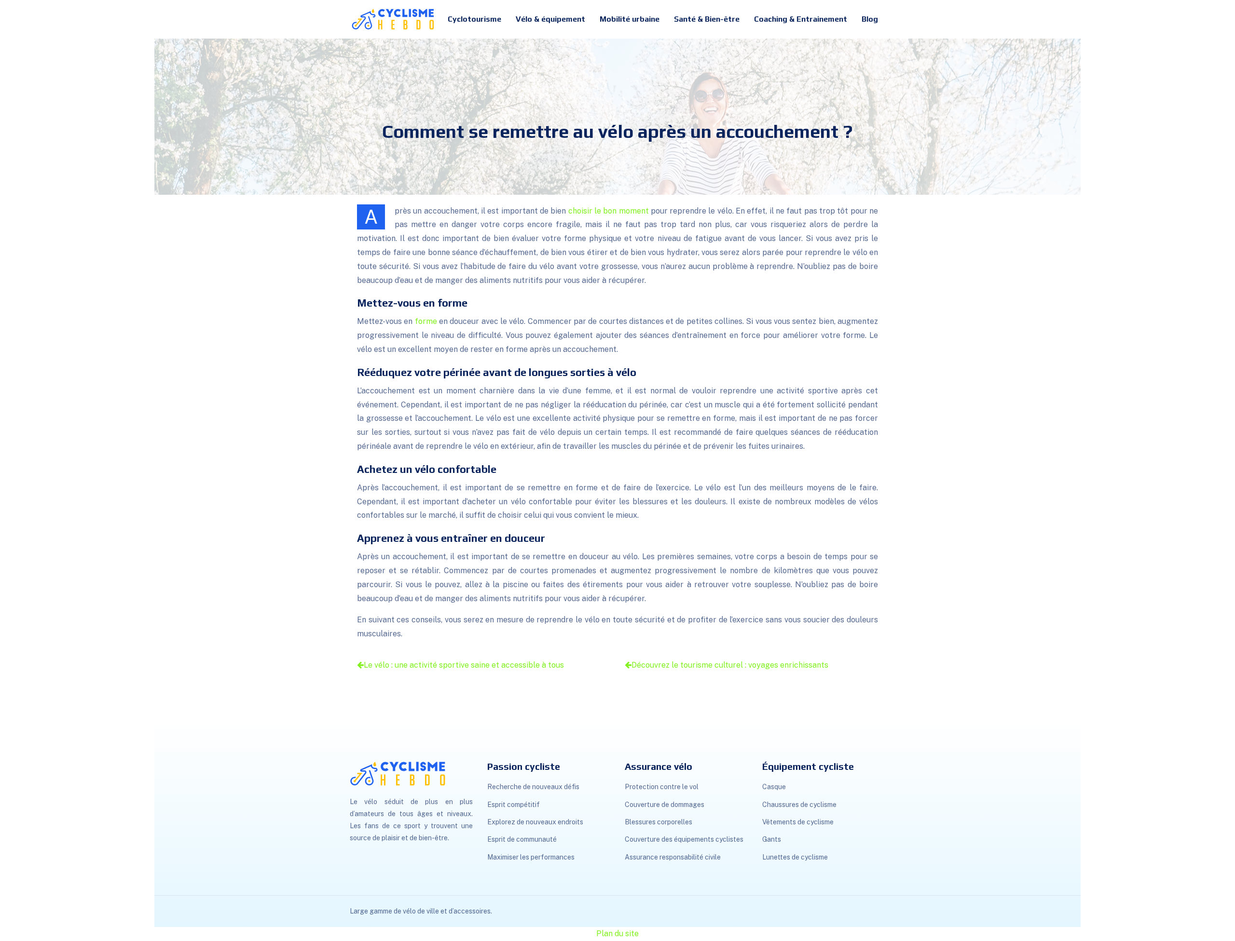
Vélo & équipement (550, 19)
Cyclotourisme (474, 19)
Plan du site (617, 933)
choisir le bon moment (608, 210)
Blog (870, 19)
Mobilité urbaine (629, 19)
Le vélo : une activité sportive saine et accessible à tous (464, 665)
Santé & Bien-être (707, 19)
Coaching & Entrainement (800, 19)
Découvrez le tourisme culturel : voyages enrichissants (729, 665)
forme (426, 321)
